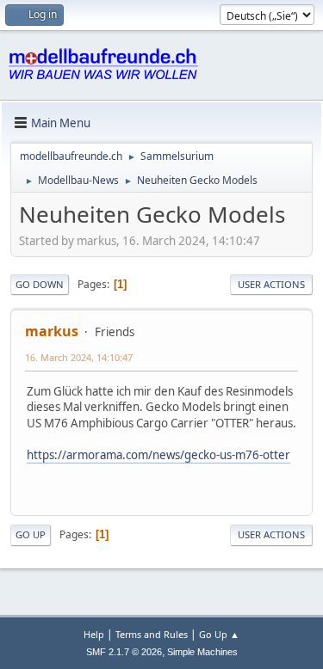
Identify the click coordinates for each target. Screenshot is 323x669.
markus (51, 331)
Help (94, 634)
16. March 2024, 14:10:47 (79, 357)
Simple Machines (202, 652)
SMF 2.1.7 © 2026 (124, 652)
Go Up (31, 534)
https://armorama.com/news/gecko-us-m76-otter (158, 455)
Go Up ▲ (219, 634)
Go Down (40, 284)
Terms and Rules (151, 634)
